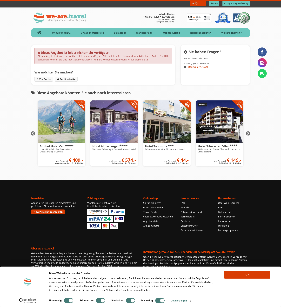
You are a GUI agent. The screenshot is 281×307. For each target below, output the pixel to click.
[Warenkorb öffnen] (198, 3)
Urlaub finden (60, 32)
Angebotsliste (150, 221)
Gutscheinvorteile (153, 207)
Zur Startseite (67, 79)
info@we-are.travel (165, 21)
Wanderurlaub (144, 32)
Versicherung (188, 216)
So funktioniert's (152, 202)
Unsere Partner (189, 225)
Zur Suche (45, 79)
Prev (32, 133)
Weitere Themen (231, 32)
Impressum (224, 221)
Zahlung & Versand (191, 212)
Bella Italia (120, 32)
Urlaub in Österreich (92, 32)
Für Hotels (223, 225)
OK (247, 274)
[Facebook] (262, 52)
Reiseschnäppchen (200, 32)
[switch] (100, 300)
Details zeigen (179, 300)
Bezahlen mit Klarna (192, 230)
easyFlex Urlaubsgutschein (158, 216)
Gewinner (186, 221)
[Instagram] (262, 62)
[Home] (40, 33)
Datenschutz (225, 212)
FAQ (183, 202)
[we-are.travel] (59, 18)
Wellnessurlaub (171, 32)
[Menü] (210, 15)
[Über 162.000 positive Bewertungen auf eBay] (223, 18)
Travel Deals (150, 212)
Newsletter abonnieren (49, 211)
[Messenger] (262, 73)
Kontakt (185, 207)
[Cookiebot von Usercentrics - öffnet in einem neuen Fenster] (27, 300)
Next (248, 133)
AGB (220, 207)
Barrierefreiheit (226, 216)
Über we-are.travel (228, 202)
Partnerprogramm (228, 230)
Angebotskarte (151, 225)
